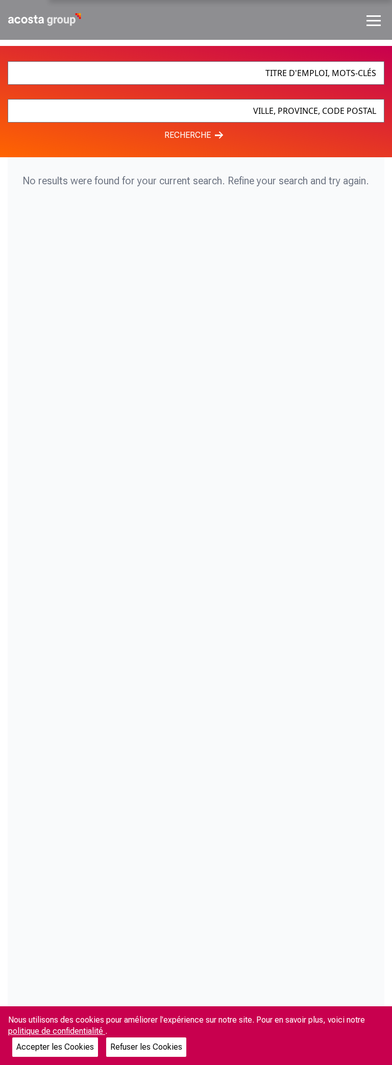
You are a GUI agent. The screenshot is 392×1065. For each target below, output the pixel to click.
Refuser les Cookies (146, 1047)
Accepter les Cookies (55, 1047)
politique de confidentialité (56, 1031)
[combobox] (196, 73)
